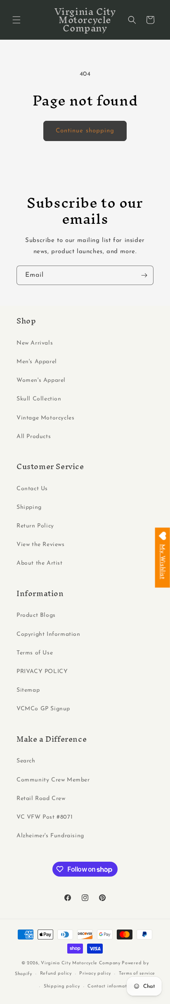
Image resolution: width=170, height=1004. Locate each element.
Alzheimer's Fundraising (50, 836)
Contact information (110, 986)
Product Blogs (36, 615)
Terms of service (137, 973)
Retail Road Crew (41, 799)
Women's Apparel (41, 380)
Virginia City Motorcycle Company (80, 963)
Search (26, 761)
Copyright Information (48, 634)
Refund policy (56, 973)
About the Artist (40, 563)
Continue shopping (85, 131)
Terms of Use (35, 653)
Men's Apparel (37, 362)
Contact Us (32, 489)
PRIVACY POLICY (42, 672)
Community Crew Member (53, 780)
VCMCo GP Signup (43, 709)
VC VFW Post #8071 (45, 817)
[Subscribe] (144, 275)
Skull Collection (39, 399)
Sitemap (28, 690)
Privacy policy (95, 973)
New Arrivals (35, 343)
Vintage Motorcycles (45, 418)
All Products (34, 437)
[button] (16, 20)
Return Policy (35, 526)
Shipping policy (62, 986)
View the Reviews (41, 545)
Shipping (29, 507)
